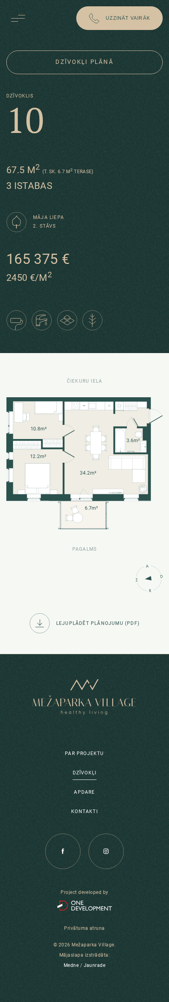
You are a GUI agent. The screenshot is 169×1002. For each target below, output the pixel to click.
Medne (71, 965)
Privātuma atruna (84, 928)
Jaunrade (95, 965)
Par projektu (84, 753)
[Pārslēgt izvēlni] (18, 18)
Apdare (84, 791)
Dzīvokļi (85, 772)
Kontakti (84, 811)
